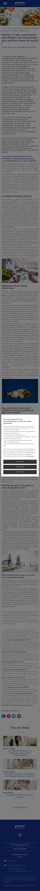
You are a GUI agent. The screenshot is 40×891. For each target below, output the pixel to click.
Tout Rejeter (20, 466)
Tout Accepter (20, 461)
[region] (20, 445)
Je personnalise (20, 472)
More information (29, 456)
